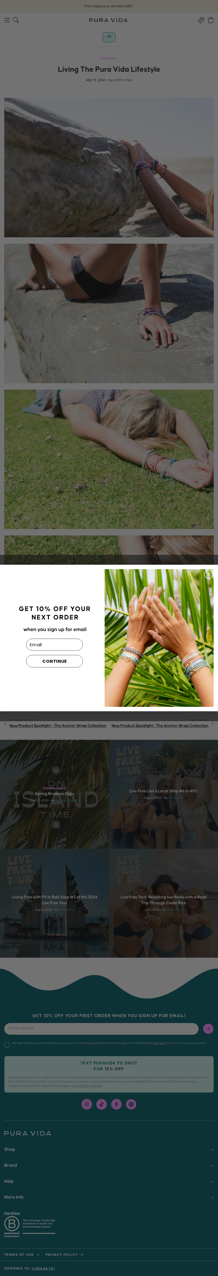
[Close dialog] (209, 574)
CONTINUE (54, 661)
